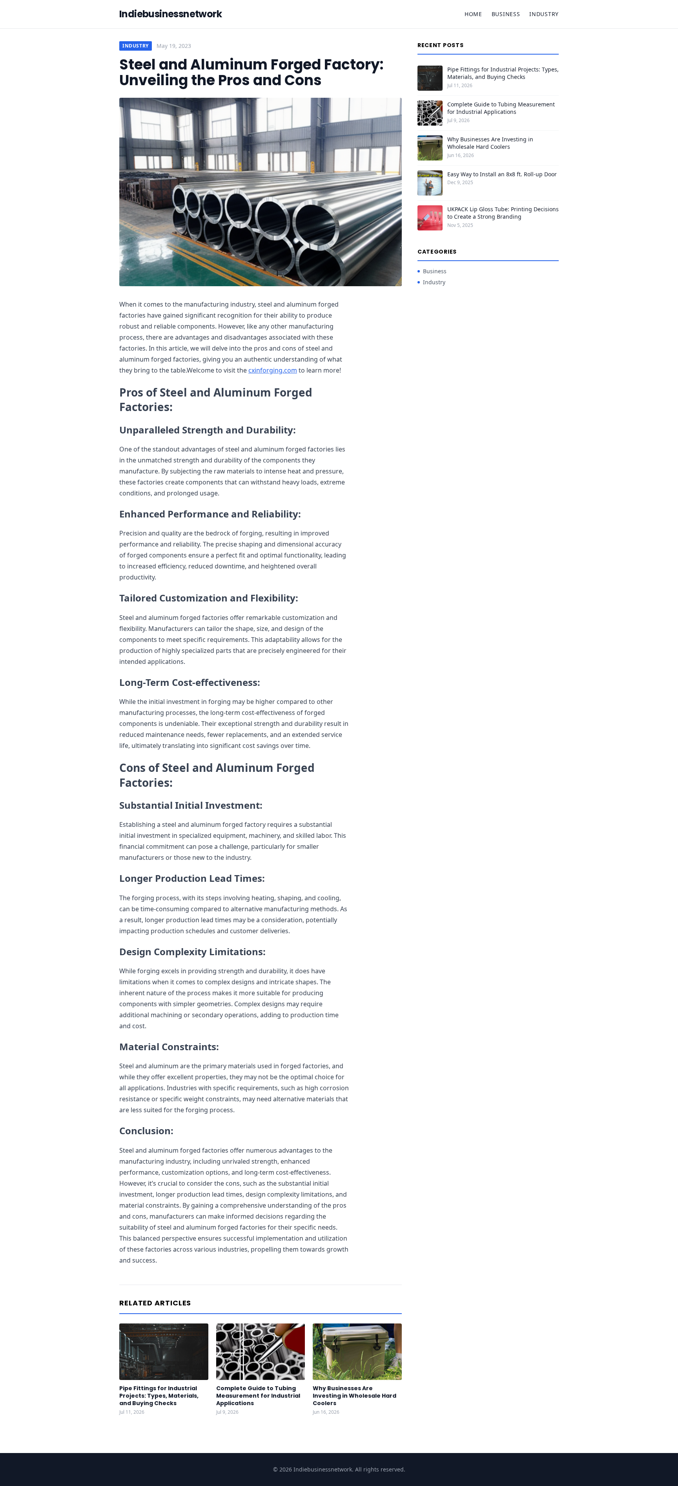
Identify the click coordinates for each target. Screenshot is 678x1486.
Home (473, 14)
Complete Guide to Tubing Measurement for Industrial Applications (258, 1395)
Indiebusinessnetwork (170, 14)
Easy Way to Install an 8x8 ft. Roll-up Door (502, 174)
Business (506, 14)
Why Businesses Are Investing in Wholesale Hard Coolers (354, 1395)
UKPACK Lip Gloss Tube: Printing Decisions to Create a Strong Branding (503, 212)
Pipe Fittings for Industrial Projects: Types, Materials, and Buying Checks (159, 1395)
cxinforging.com (272, 370)
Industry (544, 14)
